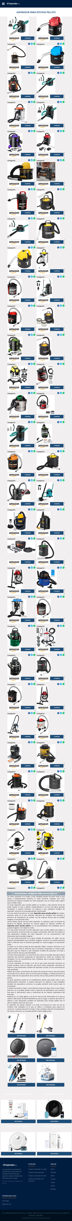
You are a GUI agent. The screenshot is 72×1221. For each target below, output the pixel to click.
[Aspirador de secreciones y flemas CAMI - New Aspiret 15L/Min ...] (51, 1072)
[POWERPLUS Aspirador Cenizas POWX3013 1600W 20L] (21, 55)
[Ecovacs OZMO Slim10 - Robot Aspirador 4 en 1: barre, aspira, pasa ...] (51, 1048)
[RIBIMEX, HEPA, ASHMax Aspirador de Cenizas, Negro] (21, 462)
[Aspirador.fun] (13, 1165)
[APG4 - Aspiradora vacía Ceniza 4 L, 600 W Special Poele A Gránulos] (21, 258)
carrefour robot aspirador (18, 1127)
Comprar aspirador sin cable (37, 1169)
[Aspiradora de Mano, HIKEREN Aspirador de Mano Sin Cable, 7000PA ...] (21, 1072)
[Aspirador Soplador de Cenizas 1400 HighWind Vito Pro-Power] (51, 811)
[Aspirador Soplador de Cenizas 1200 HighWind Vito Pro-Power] (51, 520)
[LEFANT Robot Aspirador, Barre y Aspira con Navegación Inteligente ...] (21, 1048)
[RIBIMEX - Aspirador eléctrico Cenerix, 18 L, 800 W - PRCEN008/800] (51, 608)
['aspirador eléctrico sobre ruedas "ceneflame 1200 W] (51, 724)
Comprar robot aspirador (36, 1172)
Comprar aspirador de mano (37, 1176)
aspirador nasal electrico (54, 1127)
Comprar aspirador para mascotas (36, 1180)
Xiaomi (53, 1186)
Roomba (53, 1189)
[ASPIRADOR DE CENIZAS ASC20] (21, 666)
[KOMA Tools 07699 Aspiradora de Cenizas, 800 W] (21, 404)
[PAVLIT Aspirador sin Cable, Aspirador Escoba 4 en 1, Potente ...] (51, 1023)
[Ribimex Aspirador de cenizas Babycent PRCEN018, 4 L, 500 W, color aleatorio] (21, 200)
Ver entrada (21, 1036)
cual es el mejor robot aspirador (18, 1094)
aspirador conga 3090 (54, 1094)
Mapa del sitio (6, 1204)
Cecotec (53, 1179)
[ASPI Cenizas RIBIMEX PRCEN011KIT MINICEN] (51, 433)
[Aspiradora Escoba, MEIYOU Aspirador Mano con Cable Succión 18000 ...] (21, 1023)
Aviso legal (5, 1201)
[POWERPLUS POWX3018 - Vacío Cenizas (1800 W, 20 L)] (51, 753)
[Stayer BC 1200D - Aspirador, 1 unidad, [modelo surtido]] (21, 637)
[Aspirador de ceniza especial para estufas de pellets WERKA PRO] (51, 666)
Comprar (27, 38)
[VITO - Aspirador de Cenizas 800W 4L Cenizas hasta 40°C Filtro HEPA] (21, 171)
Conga (53, 1182)
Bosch (52, 1176)
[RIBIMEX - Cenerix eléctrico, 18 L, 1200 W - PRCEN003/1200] (21, 288)
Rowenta (53, 1172)
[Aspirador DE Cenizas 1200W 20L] (51, 229)
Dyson (53, 1169)
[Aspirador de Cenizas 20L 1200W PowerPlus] (51, 346)
